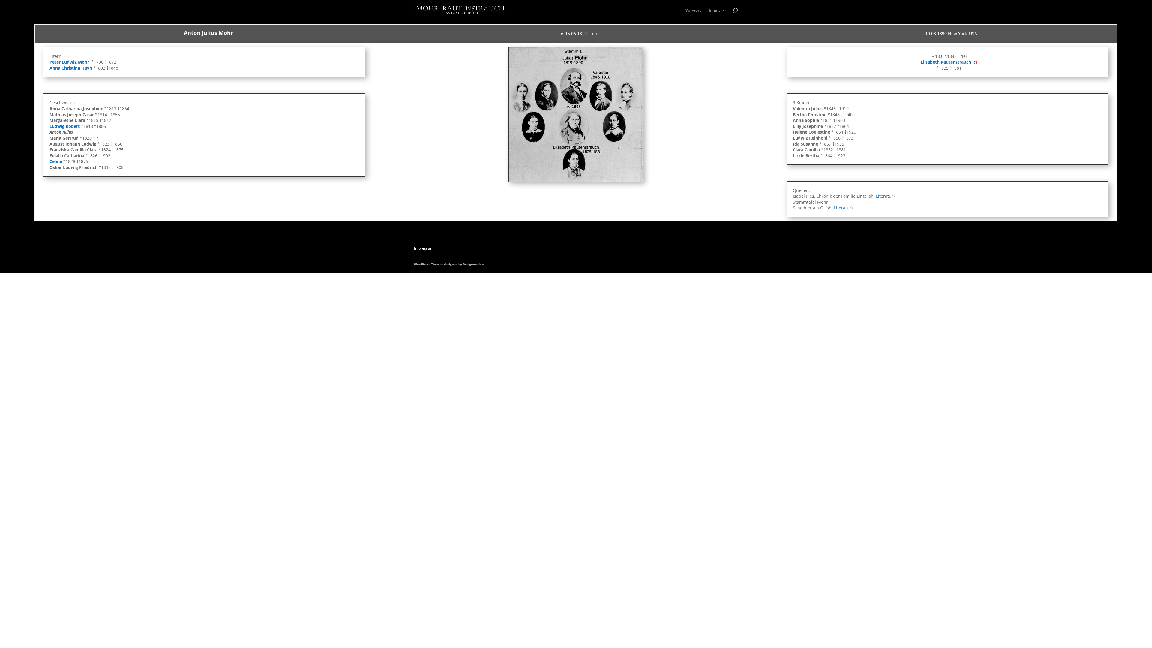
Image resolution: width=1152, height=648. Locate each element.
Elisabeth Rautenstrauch (946, 62)
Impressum (424, 248)
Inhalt (714, 10)
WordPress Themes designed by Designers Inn (449, 264)
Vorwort (693, 10)
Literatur (884, 196)
